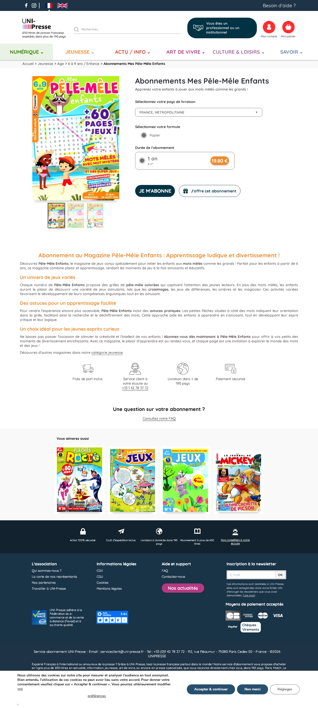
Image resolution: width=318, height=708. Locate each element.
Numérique (24, 52)
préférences (97, 696)
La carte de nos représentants (54, 576)
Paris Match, (273, 668)
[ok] (78, 30)
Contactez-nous (173, 576)
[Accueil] (46, 24)
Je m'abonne (155, 191)
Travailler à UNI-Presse (49, 588)
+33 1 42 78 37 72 (135, 388)
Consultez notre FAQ (159, 418)
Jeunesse (77, 52)
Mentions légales (109, 588)
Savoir (289, 52)
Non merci (252, 689)
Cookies (102, 582)
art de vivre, (127, 668)
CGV (100, 571)
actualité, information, (88, 668)
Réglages (285, 689)
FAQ (165, 571)
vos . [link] (61, 696)
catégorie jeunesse (107, 352)
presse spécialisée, (169, 668)
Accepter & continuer (211, 689)
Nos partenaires (44, 582)
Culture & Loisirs (236, 52)
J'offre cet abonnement (214, 190)
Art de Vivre (183, 52)
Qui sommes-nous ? (46, 571)
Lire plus (249, 595)
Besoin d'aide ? (279, 5)
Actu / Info (130, 52)
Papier (155, 135)
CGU (100, 576)
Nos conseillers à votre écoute (235, 541)
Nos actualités (183, 588)
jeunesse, (111, 668)
